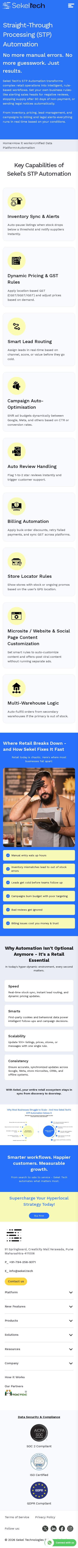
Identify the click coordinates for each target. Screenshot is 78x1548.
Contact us (16, 1281)
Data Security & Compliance (39, 1417)
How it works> (23, 143)
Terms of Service (17, 1517)
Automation (26, 147)
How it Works (15, 1377)
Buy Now (39, 1215)
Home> (8, 143)
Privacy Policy (45, 1517)
